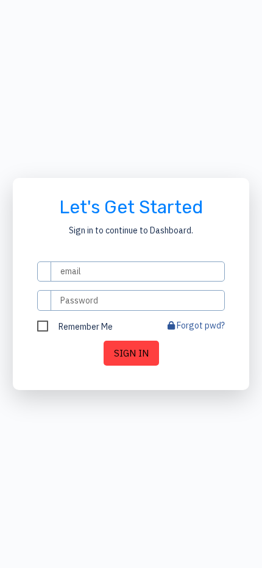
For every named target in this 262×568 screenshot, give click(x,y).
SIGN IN (131, 353)
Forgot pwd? (200, 325)
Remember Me (85, 326)
